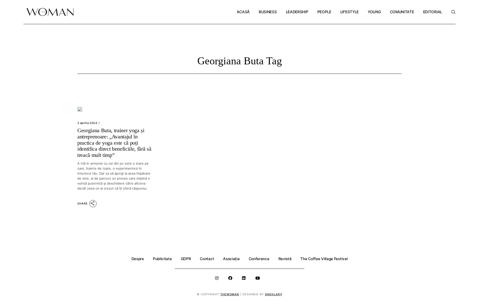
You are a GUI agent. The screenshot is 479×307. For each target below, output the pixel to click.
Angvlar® (273, 294)
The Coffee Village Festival (324, 258)
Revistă (285, 258)
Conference (259, 258)
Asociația (231, 258)
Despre (137, 258)
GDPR (186, 258)
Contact (207, 258)
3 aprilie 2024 (87, 123)
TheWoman (229, 294)
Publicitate (162, 258)
